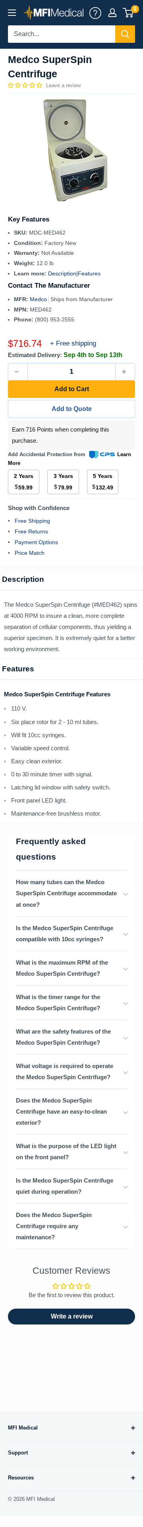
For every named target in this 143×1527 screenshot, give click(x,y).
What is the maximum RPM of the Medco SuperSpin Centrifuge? (62, 968)
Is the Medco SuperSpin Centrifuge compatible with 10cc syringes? (64, 933)
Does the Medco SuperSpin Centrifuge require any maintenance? (54, 1226)
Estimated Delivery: (35, 355)
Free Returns (31, 531)
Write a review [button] (72, 1316)
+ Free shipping (73, 343)
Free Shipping (32, 521)
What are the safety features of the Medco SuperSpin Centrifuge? (63, 1037)
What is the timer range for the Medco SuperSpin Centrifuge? (58, 1002)
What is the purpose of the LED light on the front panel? (66, 1151)
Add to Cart (71, 389)
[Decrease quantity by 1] (17, 371)
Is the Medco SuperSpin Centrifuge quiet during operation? (64, 1186)
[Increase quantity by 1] (125, 371)
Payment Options (36, 542)
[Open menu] (12, 13)
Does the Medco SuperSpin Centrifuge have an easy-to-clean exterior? (61, 1111)
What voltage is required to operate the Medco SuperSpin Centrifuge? (64, 1071)
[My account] (95, 12)
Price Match (29, 553)
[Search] (125, 34)
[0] (128, 12)
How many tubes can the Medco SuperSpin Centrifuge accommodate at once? (66, 893)
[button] (26, 85)
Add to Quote (72, 408)
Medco (39, 299)
